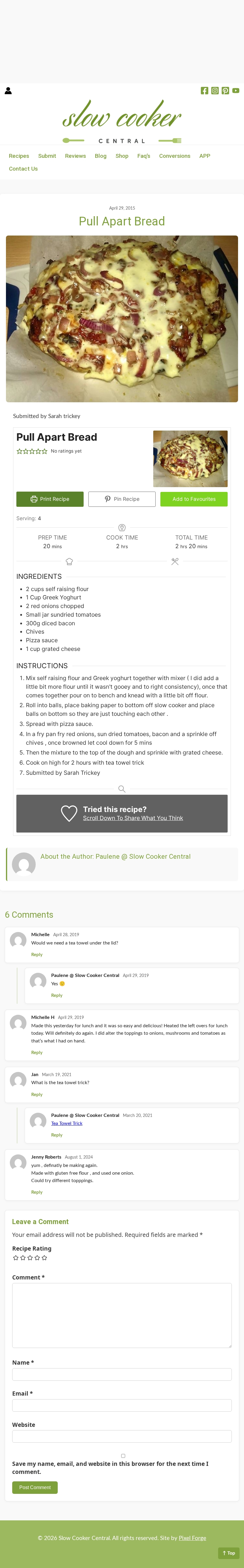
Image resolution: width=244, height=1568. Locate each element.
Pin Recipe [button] (126, 499)
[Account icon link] (8, 93)
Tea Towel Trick (66, 1123)
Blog (101, 155)
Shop (122, 155)
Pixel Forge (192, 1538)
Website (23, 1425)
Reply (37, 955)
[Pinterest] (225, 91)
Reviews (75, 155)
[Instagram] (215, 91)
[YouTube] (236, 91)
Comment (28, 1277)
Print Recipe (54, 499)
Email (22, 1393)
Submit (47, 155)
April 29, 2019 (136, 976)
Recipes (19, 155)
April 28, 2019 (66, 935)
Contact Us (23, 168)
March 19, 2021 (56, 1075)
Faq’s (143, 155)
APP (204, 155)
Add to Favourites (194, 499)
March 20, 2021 (137, 1116)
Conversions (174, 155)
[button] (19, 451)
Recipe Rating (31, 1248)
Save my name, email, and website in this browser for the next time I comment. (110, 1468)
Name (23, 1362)
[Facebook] (204, 91)
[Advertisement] (122, 41)
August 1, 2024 (79, 1157)
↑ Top (229, 1553)
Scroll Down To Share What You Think (133, 818)
